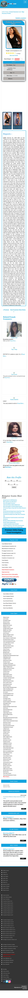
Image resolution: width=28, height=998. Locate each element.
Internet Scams (6, 622)
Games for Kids (6, 785)
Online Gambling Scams (8, 689)
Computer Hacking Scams (8, 677)
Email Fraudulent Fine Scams (9, 701)
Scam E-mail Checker (7, 598)
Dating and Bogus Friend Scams (10, 706)
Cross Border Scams (7, 755)
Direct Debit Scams (7, 746)
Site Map (5, 969)
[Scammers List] (23, 824)
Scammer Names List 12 (8, 925)
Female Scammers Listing (8, 952)
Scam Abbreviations (7, 897)
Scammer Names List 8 (8, 914)
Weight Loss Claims (7, 630)
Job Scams (5, 697)
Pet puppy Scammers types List (9, 553)
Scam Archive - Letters (7, 567)
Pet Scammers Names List (8, 935)
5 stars (8, 481)
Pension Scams (6, 738)
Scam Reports (5, 560)
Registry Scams (6, 730)
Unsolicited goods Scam (8, 693)
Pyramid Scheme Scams (8, 639)
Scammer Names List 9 (8, 919)
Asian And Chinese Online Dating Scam (11, 504)
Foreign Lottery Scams (8, 628)
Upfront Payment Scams (8, 681)
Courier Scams (6, 754)
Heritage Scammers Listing (9, 944)
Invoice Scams (6, 760)
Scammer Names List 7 (8, 912)
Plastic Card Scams (7, 765)
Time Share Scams (7, 773)
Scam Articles (6, 971)
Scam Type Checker (7, 605)
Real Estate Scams (7, 653)
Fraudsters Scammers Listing (9, 948)
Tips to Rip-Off (6, 964)
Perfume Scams (6, 661)
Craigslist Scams (6, 658)
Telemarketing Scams (7, 709)
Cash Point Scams (7, 749)
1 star (16, 484)
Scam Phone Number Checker (9, 603)
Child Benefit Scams (7, 719)
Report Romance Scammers (8, 569)
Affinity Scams (6, 704)
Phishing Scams (6, 623)
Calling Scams (6, 728)
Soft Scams (5, 708)
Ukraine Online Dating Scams (9, 522)
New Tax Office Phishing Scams (10, 687)
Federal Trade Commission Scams (10, 720)
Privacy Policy (6, 977)
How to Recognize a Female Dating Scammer (12, 506)
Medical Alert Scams (7, 625)
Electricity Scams (7, 724)
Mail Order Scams (7, 685)
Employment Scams (7, 669)
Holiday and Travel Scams (8, 668)
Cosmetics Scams (7, 700)
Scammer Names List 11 (8, 923)
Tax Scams (5, 692)
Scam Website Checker (7, 543)
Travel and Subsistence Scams (9, 775)
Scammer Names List (7, 901)
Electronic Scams (7, 757)
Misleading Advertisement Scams (10, 717)
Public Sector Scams (7, 768)
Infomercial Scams (7, 759)
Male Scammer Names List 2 (9, 929)
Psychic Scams (6, 767)
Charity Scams (6, 671)
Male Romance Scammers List (8, 548)
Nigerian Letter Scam (7, 636)
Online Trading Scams (7, 666)
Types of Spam (6, 886)
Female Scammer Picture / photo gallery (10, 576)
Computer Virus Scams (8, 663)
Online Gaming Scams (8, 690)
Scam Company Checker (8, 596)
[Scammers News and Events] (23, 808)
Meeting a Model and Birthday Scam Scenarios (13, 520)
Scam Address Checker (8, 593)
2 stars (11, 484)
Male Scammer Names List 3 (9, 931)
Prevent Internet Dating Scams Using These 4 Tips (13, 511)
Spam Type (5, 878)
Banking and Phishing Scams (9, 665)
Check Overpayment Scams (9, 641)
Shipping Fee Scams (7, 743)
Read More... (13, 340)
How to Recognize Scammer (9, 503)
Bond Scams (6, 771)
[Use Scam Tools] (23, 840)
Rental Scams (6, 673)
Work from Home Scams (8, 645)
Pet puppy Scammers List (7, 550)
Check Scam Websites (8, 608)
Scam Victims (6, 888)
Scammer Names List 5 (8, 908)
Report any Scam (5, 572)
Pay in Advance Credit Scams (9, 638)
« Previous (6, 310)
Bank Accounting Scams (8, 751)
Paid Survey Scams (7, 660)
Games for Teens (6, 786)
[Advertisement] (14, 97)
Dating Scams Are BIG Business (10, 500)
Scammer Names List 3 (8, 905)
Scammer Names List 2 (8, 903)
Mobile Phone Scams (7, 674)
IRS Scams (5, 716)
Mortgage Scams (6, 763)
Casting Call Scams (7, 647)
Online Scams (5, 11)
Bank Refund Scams (7, 684)
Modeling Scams (6, 650)
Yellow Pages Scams (7, 712)
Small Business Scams (8, 727)
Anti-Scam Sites (6, 973)
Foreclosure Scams (7, 744)
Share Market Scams (7, 752)
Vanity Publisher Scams (8, 695)
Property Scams (6, 741)
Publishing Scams (7, 657)
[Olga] (14, 37)
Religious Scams (6, 626)
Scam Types (5, 876)
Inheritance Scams (7, 740)
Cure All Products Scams (8, 642)
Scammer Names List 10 (8, 921)
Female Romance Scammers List (9, 546)
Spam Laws (5, 880)
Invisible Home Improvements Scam (11, 655)
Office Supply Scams (7, 736)
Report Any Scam (7, 956)
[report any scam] (9, 581)
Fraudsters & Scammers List (8, 558)
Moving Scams (6, 652)
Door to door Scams (7, 682)
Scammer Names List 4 (8, 907)
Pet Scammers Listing (7, 937)
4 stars (14, 481)
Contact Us (5, 874)
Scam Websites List (7, 958)
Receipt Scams (6, 735)
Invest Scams (6, 633)
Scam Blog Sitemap (7, 979)
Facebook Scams (7, 620)
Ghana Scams (6, 617)
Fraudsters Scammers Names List (10, 946)
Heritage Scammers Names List (10, 939)
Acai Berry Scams (7, 644)
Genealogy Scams (7, 703)
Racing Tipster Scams (8, 770)
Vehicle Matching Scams (8, 747)
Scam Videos (5, 565)
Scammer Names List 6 (8, 910)
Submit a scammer (21, 18)
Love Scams (5, 618)
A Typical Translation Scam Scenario (11, 524)
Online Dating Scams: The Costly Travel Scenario (13, 525)
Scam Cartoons (5, 562)
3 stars (19, 481)
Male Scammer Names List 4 (9, 933)
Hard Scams (5, 733)
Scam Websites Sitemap (8, 960)
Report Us (5, 882)
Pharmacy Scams (7, 722)
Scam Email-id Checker (8, 600)
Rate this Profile (14, 55)
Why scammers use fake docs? (10, 501)
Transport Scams (6, 631)
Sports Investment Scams (8, 725)
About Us (5, 872)
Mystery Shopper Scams (8, 634)
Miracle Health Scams (7, 714)
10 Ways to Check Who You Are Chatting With (12, 527)
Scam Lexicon (6, 895)
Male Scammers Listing (8, 950)
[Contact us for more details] (23, 858)
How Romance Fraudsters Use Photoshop (12, 512)
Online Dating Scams (7, 676)
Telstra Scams (6, 711)
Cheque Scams (6, 732)
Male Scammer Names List (8, 927)
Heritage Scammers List (7, 555)
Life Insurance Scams (7, 762)
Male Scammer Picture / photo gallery (10, 574)
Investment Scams (7, 679)
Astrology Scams (7, 698)
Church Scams (6, 649)
